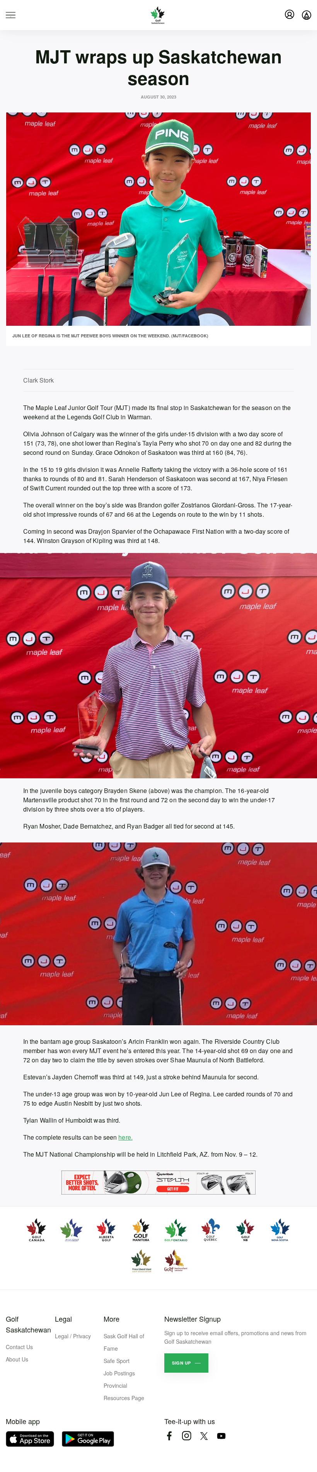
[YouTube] (221, 1436)
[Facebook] (169, 1436)
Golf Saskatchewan (28, 1324)
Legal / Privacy (73, 1336)
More (111, 1319)
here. (125, 1137)
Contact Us (19, 1347)
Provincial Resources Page (124, 1392)
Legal (63, 1319)
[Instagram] (186, 1436)
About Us (17, 1359)
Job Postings (119, 1373)
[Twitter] (204, 1436)
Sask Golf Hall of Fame (124, 1342)
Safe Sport (117, 1361)
